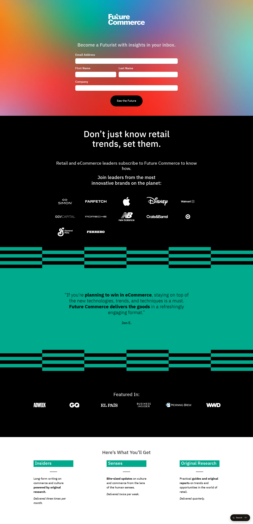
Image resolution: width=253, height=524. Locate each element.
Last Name (126, 68)
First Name (82, 68)
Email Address (85, 54)
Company (81, 81)
